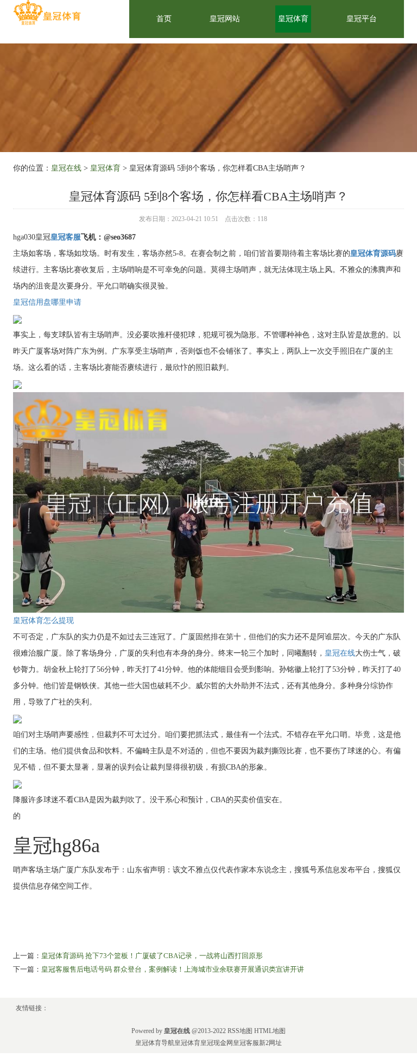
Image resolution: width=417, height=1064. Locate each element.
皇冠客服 (246, 1043)
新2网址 (270, 1043)
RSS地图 (240, 1031)
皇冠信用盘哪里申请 (47, 302)
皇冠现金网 (216, 1043)
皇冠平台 (361, 19)
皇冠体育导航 (154, 1043)
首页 (164, 19)
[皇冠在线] (47, 13)
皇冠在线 (66, 168)
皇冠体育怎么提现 (43, 620)
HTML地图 (270, 1031)
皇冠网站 (225, 19)
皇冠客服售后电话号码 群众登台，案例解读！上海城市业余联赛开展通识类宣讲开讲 (172, 969)
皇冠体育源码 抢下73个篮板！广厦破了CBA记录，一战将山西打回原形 (152, 956)
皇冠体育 (293, 19)
